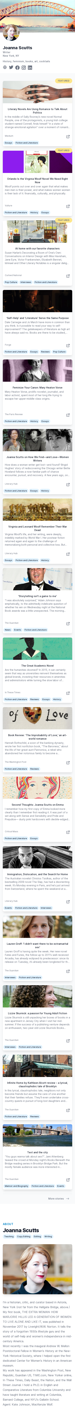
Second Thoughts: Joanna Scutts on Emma (37, 804)
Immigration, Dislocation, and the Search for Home (37, 874)
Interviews (26, 282)
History (34, 212)
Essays (8, 142)
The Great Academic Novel (37, 665)
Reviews (45, 351)
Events (17, 630)
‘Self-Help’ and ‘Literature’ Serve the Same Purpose (37, 318)
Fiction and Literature (27, 142)
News (8, 630)
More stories (56, 1198)
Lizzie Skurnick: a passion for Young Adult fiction (37, 1013)
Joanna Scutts (17, 47)
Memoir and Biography (16, 1186)
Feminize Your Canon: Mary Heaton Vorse (37, 387)
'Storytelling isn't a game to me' (37, 596)
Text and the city (37, 1152)
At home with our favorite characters (37, 248)
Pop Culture (11, 282)
